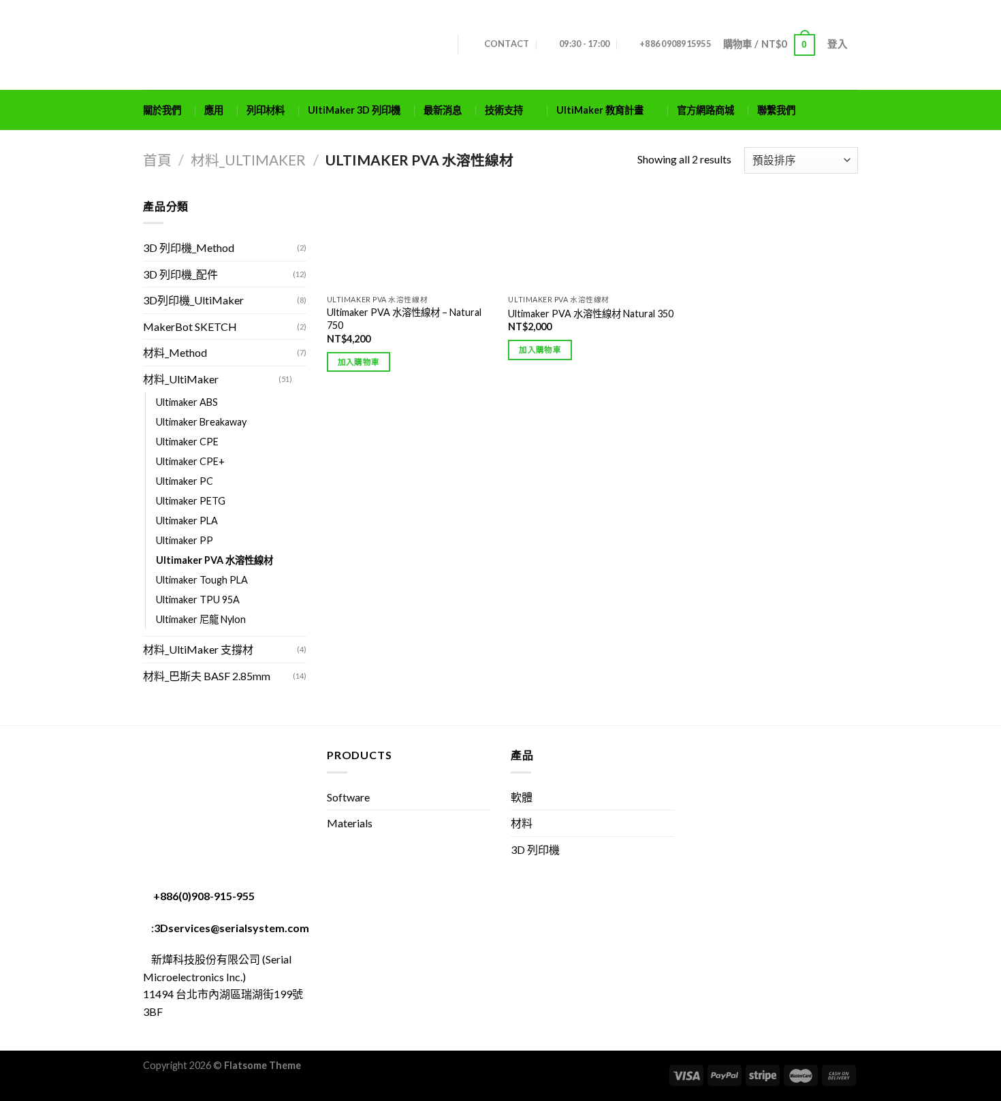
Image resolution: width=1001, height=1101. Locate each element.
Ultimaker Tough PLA (202, 580)
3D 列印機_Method (188, 247)
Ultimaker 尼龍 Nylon (201, 619)
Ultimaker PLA (187, 520)
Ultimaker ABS (187, 402)
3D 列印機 (535, 849)
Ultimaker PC (184, 481)
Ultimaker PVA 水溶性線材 (214, 560)
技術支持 (504, 110)
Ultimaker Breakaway (201, 422)
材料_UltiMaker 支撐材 (198, 649)
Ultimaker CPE (187, 441)
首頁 (157, 159)
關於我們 (162, 110)
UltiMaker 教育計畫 (600, 110)
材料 (522, 822)
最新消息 (443, 110)
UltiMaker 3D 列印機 (354, 110)
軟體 (522, 797)
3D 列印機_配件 (180, 274)
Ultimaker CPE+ (190, 461)
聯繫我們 (776, 110)
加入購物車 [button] (359, 361)
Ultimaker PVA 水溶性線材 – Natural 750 (404, 318)
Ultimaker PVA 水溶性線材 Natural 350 (590, 313)
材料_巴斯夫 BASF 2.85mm (206, 675)
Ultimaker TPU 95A (198, 599)
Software (348, 797)
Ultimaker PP (184, 540)
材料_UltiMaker (248, 159)
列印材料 (266, 110)
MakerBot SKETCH (190, 326)
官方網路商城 (705, 110)
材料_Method (175, 352)
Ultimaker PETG (190, 501)
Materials (349, 822)
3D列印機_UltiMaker (193, 299)
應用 (213, 110)
